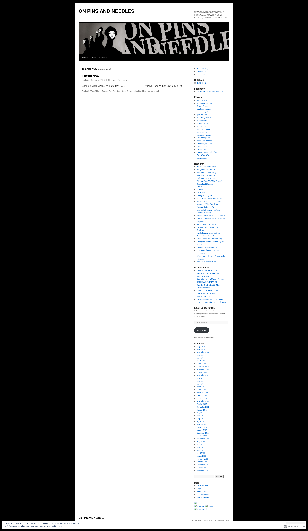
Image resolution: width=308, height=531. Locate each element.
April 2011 (201, 453)
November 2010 (203, 464)
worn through (202, 158)
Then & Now (202, 149)
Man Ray (138, 91)
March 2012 (201, 424)
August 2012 (202, 409)
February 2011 (202, 458)
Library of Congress (204, 195)
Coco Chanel (127, 91)
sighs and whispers (204, 134)
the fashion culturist (204, 140)
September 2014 (203, 352)
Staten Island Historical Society (208, 224)
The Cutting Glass (203, 137)
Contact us (201, 74)
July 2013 (200, 378)
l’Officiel (200, 189)
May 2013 (201, 383)
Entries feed (201, 491)
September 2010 (203, 470)
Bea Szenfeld (114, 91)
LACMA (200, 186)
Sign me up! (201, 330)
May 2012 (201, 418)
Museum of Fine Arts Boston (208, 204)
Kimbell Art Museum (205, 184)
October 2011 (202, 435)
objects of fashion (203, 129)
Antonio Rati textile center (206, 166)
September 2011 (203, 438)
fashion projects (203, 111)
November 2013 (203, 369)
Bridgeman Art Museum (206, 169)
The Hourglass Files (204, 143)
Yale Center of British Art (206, 261)
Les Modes (201, 192)
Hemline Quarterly (204, 117)
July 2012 (200, 412)
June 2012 (201, 415)
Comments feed (203, 494)
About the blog (202, 68)
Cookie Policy (56, 526)
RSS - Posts (202, 83)
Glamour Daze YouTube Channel (209, 181)
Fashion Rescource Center (207, 178)
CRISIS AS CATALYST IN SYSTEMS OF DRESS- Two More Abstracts (208, 273)
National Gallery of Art (205, 207)
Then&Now (90, 75)
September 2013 (203, 375)
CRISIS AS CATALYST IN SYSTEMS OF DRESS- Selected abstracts (207, 293)
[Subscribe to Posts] (195, 83)
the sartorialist (202, 146)
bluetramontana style (204, 103)
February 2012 (202, 427)
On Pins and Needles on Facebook (210, 91)
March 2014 (201, 363)
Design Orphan (202, 106)
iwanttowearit (202, 120)
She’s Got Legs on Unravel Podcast (210, 279)
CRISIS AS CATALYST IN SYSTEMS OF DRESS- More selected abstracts (208, 285)
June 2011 (201, 447)
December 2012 (203, 398)
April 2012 (201, 421)
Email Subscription (204, 307)
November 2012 (203, 401)
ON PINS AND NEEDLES (106, 10)
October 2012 (202, 404)
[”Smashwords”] (201, 509)
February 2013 (202, 392)
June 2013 (201, 381)
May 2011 (201, 450)
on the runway (202, 132)
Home (85, 57)
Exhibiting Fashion (204, 109)
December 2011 (203, 432)
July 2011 (200, 444)
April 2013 (201, 386)
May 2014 (201, 358)
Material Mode (202, 123)
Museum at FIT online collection (209, 201)
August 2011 (202, 441)
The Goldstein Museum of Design (210, 238)
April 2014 (201, 360)
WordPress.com (203, 497)
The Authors (201, 71)
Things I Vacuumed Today (207, 152)
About (93, 57)
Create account (202, 485)
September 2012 (203, 407)
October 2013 (202, 372)
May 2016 (201, 346)
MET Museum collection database (209, 198)
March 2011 (201, 456)
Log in (199, 488)
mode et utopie (202, 126)
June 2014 (201, 355)
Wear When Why (203, 155)
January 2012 (202, 430)
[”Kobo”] (209, 506)
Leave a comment (151, 91)
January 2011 (202, 461)
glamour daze (202, 114)
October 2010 (202, 467)
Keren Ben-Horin (119, 80)
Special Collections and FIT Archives (211, 215)
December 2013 (203, 366)
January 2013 (202, 395)
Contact (103, 57)
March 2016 (201, 349)
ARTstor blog (202, 100)
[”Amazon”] (199, 506)
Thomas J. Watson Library (207, 247)
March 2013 (201, 389)
